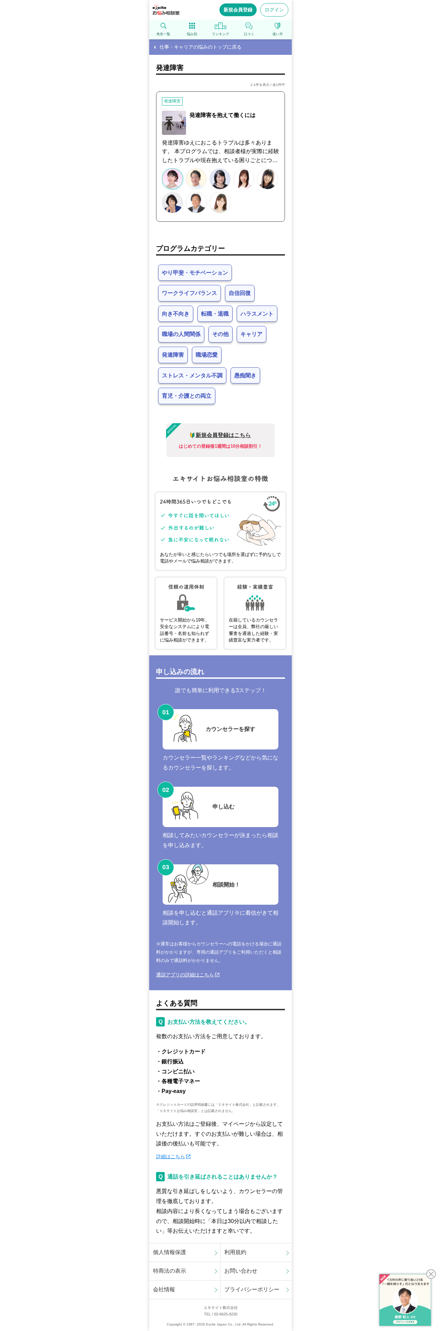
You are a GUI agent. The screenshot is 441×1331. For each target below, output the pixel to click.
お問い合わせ (240, 1271)
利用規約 (235, 1252)
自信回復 (240, 293)
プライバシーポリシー (251, 1289)
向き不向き (175, 314)
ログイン (274, 9)
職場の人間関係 (181, 334)
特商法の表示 (169, 1271)
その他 (220, 334)
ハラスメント (257, 314)
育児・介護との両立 (187, 396)
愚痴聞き (245, 375)
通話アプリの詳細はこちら (185, 974)
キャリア (251, 334)
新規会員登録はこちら (223, 435)
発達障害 (173, 355)
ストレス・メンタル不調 (192, 375)
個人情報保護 (169, 1252)
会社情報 (164, 1289)
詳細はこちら (170, 1156)
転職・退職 (215, 314)
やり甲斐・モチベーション (195, 273)
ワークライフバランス (189, 293)
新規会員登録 (238, 9)
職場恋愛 (207, 355)
